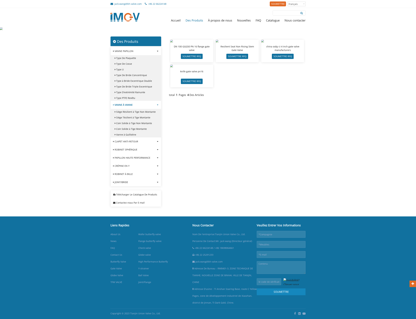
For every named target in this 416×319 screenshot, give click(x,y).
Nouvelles (244, 20)
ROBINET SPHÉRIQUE (125, 149)
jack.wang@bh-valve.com (127, 3)
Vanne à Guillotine (126, 134)
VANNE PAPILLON (123, 51)
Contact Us (116, 254)
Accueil (176, 20)
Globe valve (144, 254)
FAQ (258, 20)
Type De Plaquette (126, 58)
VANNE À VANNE (146, 33)
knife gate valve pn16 (191, 71)
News (113, 241)
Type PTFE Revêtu (125, 97)
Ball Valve (143, 275)
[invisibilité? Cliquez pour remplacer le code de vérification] (295, 281)
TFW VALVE (116, 282)
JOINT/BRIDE (121, 182)
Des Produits (194, 20)
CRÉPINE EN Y (122, 165)
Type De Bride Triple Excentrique (134, 86)
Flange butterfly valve (150, 241)
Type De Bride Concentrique (131, 75)
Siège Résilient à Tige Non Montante (136, 111)
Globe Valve (116, 275)
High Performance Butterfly (153, 261)
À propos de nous (220, 20)
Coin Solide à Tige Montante (131, 128)
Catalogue (273, 20)
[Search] (302, 13)
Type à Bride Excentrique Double (134, 80)
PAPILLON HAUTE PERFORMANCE (132, 157)
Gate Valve (116, 268)
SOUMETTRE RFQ (278, 4)
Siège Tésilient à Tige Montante (133, 117)
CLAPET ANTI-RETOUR (126, 141)
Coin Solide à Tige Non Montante (134, 123)
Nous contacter (295, 20)
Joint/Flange (144, 282)
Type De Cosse (124, 63)
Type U (120, 69)
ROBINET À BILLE (123, 174)
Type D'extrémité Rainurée (130, 92)
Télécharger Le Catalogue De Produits (136, 194)
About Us (115, 234)
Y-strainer (143, 268)
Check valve (144, 247)
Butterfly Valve (118, 261)
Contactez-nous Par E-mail (130, 202)
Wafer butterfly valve (149, 234)
